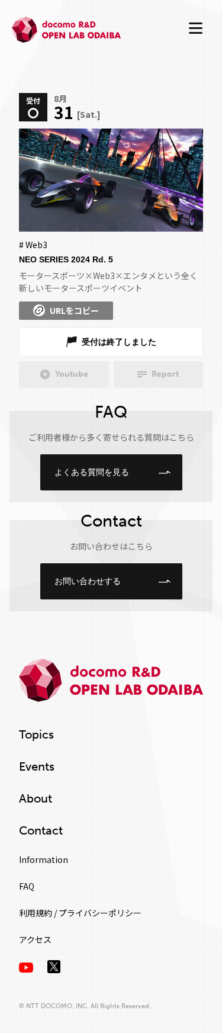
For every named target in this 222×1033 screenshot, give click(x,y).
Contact (41, 830)
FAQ (26, 886)
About (35, 798)
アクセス (35, 939)
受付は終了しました (119, 342)
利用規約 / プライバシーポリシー (80, 913)
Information (43, 859)
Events (36, 766)
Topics (36, 734)
